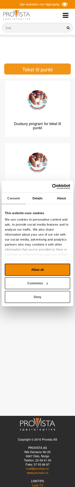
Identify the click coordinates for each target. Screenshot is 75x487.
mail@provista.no (37, 468)
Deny (37, 296)
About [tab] (61, 198)
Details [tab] (37, 198)
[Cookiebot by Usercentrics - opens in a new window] (53, 186)
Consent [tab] (13, 198)
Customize (35, 283)
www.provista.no (37, 473)
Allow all (37, 269)
